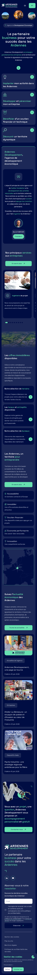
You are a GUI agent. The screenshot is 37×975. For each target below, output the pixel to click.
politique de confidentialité (13, 919)
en (25, 6)
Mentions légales (11, 945)
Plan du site (9, 941)
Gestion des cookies (12, 937)
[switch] (18, 909)
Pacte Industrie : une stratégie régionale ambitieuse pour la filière (16, 764)
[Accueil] (10, 5)
